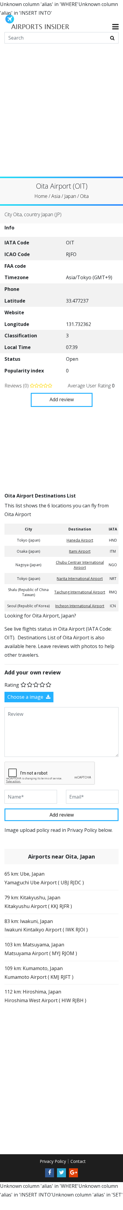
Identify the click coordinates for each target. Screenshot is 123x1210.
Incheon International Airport (79, 605)
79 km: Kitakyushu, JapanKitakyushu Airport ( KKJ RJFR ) (38, 902)
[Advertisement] (61, 115)
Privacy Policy (53, 1161)
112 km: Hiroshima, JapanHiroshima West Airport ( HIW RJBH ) (45, 996)
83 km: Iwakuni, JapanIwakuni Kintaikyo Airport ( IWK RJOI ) (46, 925)
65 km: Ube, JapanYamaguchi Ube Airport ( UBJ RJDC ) (44, 878)
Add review (62, 399)
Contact (78, 1161)
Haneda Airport (80, 539)
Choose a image (25, 697)
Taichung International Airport (79, 592)
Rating (11, 685)
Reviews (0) (17, 385)
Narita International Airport (80, 578)
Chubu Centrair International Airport (80, 565)
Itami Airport (79, 551)
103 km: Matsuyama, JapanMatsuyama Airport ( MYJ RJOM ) (40, 949)
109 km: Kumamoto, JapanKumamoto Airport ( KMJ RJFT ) (38, 972)
